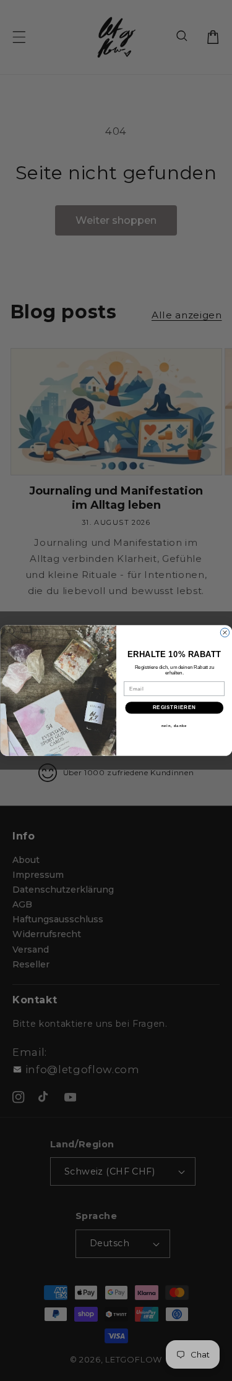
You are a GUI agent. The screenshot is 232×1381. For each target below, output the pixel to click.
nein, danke (174, 725)
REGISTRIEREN (173, 707)
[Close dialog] (224, 632)
